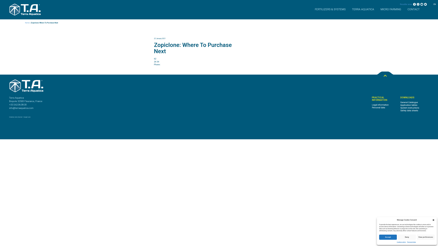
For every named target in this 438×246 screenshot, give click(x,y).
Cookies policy (401, 242)
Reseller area (406, 4)
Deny (407, 237)
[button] (433, 220)
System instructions (409, 107)
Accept (388, 237)
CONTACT (414, 9)
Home (27, 23)
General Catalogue (409, 102)
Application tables (408, 105)
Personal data (411, 242)
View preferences (425, 237)
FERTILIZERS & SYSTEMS (330, 9)
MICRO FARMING (391, 9)
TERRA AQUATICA (363, 9)
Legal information (380, 105)
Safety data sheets (409, 110)
